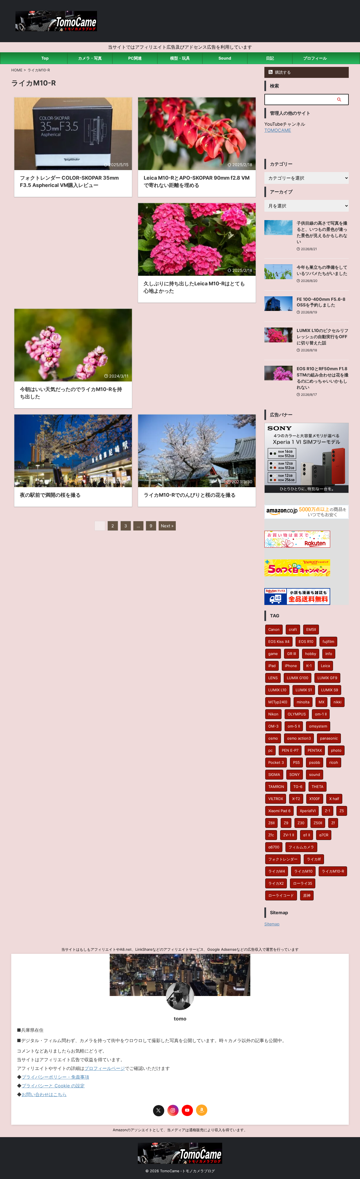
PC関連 (135, 58)
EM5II (311, 629)
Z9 (286, 823)
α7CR (323, 835)
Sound (225, 58)
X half (334, 798)
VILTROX (275, 798)
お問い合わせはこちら (44, 1094)
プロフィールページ (104, 1068)
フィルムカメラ (301, 847)
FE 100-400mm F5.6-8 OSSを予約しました (321, 302)
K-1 (309, 665)
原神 (306, 895)
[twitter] (158, 1110)
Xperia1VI (308, 810)
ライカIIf (314, 859)
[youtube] (187, 1110)
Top (45, 58)
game (273, 653)
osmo (273, 738)
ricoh (333, 762)
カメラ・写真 (90, 58)
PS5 (296, 762)
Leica (325, 665)
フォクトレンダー (283, 859)
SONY (294, 774)
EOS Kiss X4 (278, 641)
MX (321, 702)
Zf (333, 823)
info (328, 653)
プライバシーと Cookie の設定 (53, 1085)
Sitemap (272, 923)
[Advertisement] (73, 247)
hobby (310, 653)
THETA (317, 786)
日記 (270, 58)
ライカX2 (276, 883)
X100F (314, 798)
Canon (274, 629)
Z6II (271, 823)
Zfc (271, 835)
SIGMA (274, 774)
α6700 (273, 847)
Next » (167, 525)
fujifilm (328, 641)
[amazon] (201, 1110)
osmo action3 (299, 738)
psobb (314, 762)
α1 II (306, 835)
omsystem (318, 726)
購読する (282, 72)
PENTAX (315, 750)
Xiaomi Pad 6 (279, 810)
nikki (337, 702)
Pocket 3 (276, 762)
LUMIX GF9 (327, 678)
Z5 (341, 810)
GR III (291, 653)
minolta (303, 702)
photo (336, 750)
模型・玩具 (180, 58)
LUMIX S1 (304, 690)
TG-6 (297, 786)
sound (314, 774)
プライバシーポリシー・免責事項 (55, 1077)
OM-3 (273, 726)
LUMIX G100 (297, 678)
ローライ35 (302, 883)
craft (293, 629)
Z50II (318, 823)
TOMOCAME (277, 130)
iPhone (291, 665)
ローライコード (281, 895)
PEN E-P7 (290, 750)
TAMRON (276, 786)
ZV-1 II (288, 835)
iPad (272, 665)
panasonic (329, 738)
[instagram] (173, 1110)
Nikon (273, 714)
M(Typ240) (277, 702)
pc (270, 750)
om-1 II (321, 714)
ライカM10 (303, 871)
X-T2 (296, 798)
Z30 (301, 823)
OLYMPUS (297, 714)
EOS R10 (306, 641)
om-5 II (294, 726)
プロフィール (315, 58)
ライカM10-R (333, 871)
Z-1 (327, 810)
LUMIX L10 (277, 690)
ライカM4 (276, 871)
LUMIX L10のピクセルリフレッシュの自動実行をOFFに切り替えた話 (322, 336)
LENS (273, 678)
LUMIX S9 (329, 690)
